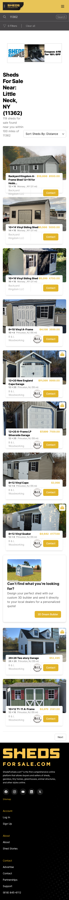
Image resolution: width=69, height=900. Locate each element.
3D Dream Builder (48, 614)
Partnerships (10, 879)
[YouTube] (23, 792)
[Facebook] (6, 792)
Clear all (30, 25)
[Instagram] (14, 792)
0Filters (12, 25)
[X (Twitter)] (40, 792)
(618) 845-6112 (12, 892)
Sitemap (7, 799)
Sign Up (7, 823)
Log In (6, 817)
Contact (50, 192)
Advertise (8, 866)
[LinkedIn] (31, 792)
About (6, 842)
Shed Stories (10, 848)
